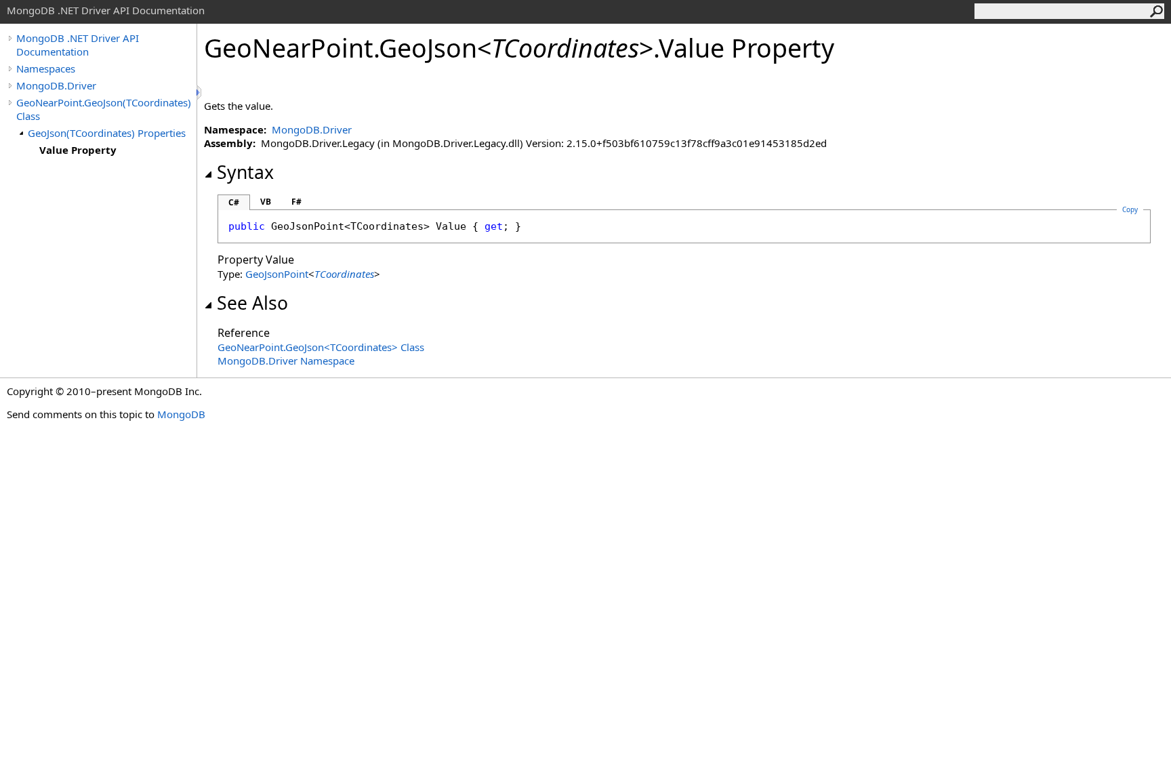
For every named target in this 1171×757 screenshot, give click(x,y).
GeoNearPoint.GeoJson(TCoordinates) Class (103, 109)
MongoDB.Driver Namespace (286, 360)
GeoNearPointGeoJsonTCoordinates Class (321, 347)
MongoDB (181, 414)
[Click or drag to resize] (200, 92)
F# (296, 201)
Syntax (245, 172)
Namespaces (45, 68)
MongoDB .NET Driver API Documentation (77, 44)
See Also (252, 303)
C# (233, 202)
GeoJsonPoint (276, 274)
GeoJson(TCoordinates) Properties (107, 133)
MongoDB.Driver (56, 85)
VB (265, 201)
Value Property (78, 150)
